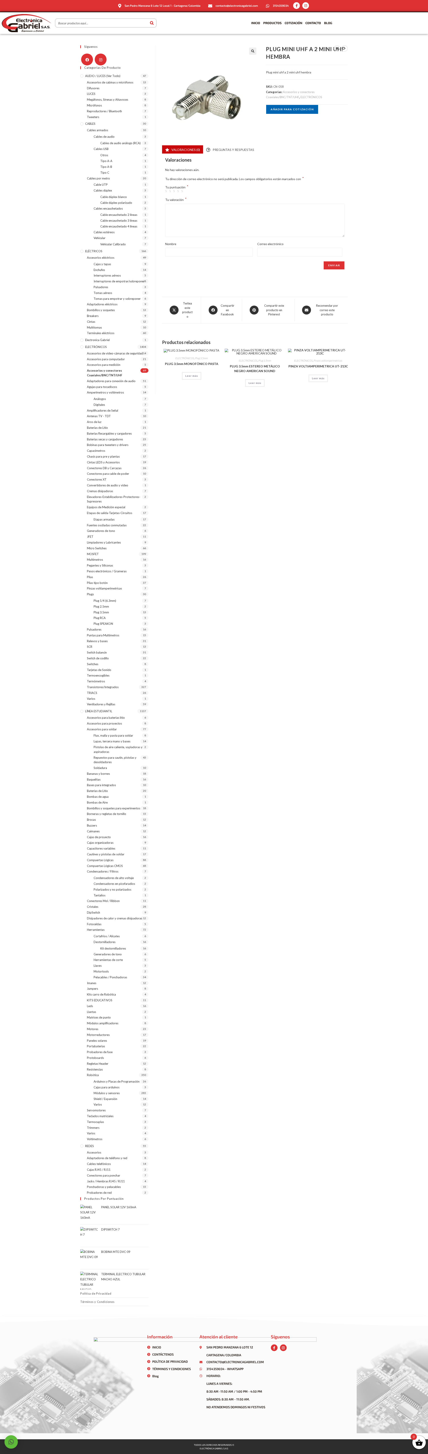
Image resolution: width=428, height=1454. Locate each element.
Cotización (293, 23)
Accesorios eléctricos (100, 257)
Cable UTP (101, 184)
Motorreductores (98, 1035)
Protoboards (95, 1058)
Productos (272, 23)
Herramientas (96, 929)
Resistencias (95, 1069)
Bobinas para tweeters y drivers (107, 445)
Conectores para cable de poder (108, 473)
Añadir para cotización (292, 109)
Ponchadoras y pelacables (104, 1187)
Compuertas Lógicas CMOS (105, 866)
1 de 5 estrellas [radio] (166, 191)
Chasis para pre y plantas (103, 456)
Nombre (170, 244)
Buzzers (92, 825)
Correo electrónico (270, 244)
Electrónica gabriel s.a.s (214, 1448)
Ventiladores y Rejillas (101, 704)
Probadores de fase (100, 1052)
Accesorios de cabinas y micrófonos (110, 82)
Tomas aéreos (103, 293)
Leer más (191, 375)
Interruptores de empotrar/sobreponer (119, 281)
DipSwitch (93, 912)
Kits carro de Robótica (101, 994)
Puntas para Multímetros (103, 635)
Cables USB (101, 149)
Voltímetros (94, 1139)
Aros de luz (94, 422)
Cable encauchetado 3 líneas (118, 220)
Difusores (93, 88)
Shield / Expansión (105, 1099)
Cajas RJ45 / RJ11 (99, 1169)
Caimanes (93, 831)
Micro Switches (97, 548)
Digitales (99, 404)
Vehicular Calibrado (113, 244)
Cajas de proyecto (99, 837)
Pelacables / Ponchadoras (110, 977)
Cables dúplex (103, 190)
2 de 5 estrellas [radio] (170, 191)
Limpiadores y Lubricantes (104, 542)
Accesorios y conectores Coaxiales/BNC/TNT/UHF (104, 373)
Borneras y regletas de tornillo (106, 814)
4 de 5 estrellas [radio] (178, 191)
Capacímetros (96, 450)
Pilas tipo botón (97, 583)
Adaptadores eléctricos (102, 304)
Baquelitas (94, 779)
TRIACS (92, 693)
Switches (92, 664)
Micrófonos (94, 105)
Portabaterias (96, 1046)
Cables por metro (98, 178)
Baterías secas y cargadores (105, 439)
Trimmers (93, 1127)
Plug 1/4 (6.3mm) (105, 600)
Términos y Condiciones (97, 1302)
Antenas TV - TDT (99, 416)
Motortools (101, 971)
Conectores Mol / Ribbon (103, 901)
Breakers (93, 316)
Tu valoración (176, 199)
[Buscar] (151, 23)
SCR (89, 646)
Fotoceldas (94, 924)
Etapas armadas (104, 519)
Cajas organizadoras (100, 842)
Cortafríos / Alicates (107, 936)
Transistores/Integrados (103, 687)
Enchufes (99, 270)
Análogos (100, 399)
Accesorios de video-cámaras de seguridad (115, 353)
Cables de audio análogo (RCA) (120, 143)
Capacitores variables (101, 848)
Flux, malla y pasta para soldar (113, 735)
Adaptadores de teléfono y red (107, 1158)
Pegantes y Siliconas (100, 565)
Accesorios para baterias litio (106, 717)
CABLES (90, 123)
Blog (328, 23)
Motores (92, 1029)
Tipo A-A (106, 161)
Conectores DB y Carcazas (104, 468)
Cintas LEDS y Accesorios (103, 462)
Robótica (93, 1075)
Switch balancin (97, 652)
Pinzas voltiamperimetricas (328, 360)
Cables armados (97, 130)
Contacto (313, 23)
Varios (91, 698)
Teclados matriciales (100, 1116)
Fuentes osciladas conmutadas (107, 525)
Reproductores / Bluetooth (104, 111)
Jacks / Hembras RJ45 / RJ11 (106, 1181)
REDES (89, 1146)
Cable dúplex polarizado (116, 202)
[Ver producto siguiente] (345, 48)
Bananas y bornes (98, 773)
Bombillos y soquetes (101, 310)
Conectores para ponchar (103, 1175)
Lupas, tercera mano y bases (112, 741)
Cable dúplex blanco (113, 197)
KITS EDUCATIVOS (99, 1000)
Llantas (91, 1012)
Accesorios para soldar (102, 729)
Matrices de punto (99, 1017)
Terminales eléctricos (100, 333)
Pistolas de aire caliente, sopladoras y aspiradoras (118, 749)
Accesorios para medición (103, 365)
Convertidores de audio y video (107, 485)
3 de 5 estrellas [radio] (174, 191)
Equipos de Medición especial (106, 507)
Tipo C (104, 172)
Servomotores (96, 1110)
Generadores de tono (101, 531)
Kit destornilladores (113, 948)
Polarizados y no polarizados (112, 889)
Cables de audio (104, 136)
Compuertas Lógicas (100, 860)
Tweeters (93, 117)
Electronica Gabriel (97, 340)
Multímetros (95, 559)
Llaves (98, 965)
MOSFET (93, 554)
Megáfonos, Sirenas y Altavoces (107, 99)
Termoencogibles (98, 675)
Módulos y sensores (107, 1093)
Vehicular (99, 238)
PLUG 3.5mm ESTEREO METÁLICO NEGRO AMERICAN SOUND (255, 368)
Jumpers (92, 988)
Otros (104, 155)
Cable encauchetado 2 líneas (118, 215)
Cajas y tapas (102, 264)
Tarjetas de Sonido (99, 670)
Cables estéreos (104, 232)
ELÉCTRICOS (93, 251)
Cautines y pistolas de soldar (105, 854)
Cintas (91, 321)
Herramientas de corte (108, 960)
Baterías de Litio (97, 427)
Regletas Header (97, 1063)
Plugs (90, 594)
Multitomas (94, 327)
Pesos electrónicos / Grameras (107, 571)
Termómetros (96, 681)
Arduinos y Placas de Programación (117, 1081)
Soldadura (100, 768)
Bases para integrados (101, 785)
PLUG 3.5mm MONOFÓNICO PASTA (191, 364)
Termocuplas (95, 1122)
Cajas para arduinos (106, 1087)
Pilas (90, 577)
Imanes (91, 983)
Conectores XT (97, 479)
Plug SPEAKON (103, 623)
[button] (252, 51)
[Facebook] (87, 59)
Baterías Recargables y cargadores (109, 433)
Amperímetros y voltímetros (105, 392)
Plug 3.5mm (201, 358)
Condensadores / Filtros (102, 871)
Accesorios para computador (106, 359)
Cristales (92, 906)
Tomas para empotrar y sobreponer (117, 298)
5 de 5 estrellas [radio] (182, 191)
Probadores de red (99, 1192)
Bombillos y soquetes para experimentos (113, 808)
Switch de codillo (98, 658)
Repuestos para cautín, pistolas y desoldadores (115, 760)
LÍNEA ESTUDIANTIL (98, 711)
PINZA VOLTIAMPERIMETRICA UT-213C (318, 366)
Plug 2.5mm (101, 606)
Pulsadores (101, 287)
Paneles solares (97, 1040)
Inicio (255, 23)
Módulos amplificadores (102, 1023)
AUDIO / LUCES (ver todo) (102, 76)
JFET (90, 536)
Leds (90, 1006)
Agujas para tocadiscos (102, 387)
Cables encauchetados (108, 208)
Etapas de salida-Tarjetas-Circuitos (109, 513)
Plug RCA (100, 618)
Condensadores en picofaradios (114, 883)
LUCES (91, 94)
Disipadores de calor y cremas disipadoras (114, 918)
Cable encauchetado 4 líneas (118, 226)
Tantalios (99, 895)
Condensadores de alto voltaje (114, 878)
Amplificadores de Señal (102, 410)
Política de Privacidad (95, 1293)
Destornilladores (104, 942)
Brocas (91, 819)
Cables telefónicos (99, 1164)
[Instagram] (305, 5)
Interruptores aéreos (107, 275)
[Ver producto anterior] (337, 48)
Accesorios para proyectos (104, 723)
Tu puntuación (176, 187)
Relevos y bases (97, 641)
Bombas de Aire (97, 802)
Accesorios (94, 1152)
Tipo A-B (106, 167)
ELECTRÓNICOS (311, 97)
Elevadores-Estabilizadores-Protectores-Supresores (113, 499)
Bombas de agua (98, 796)
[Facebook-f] (296, 5)
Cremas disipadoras (100, 491)
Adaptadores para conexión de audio (111, 381)
